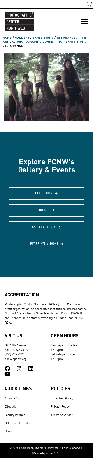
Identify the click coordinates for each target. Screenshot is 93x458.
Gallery (22, 37)
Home (7, 37)
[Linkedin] (30, 368)
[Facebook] (7, 368)
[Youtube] (7, 374)
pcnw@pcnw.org (16, 359)
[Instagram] (19, 368)
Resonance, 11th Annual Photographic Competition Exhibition (44, 39)
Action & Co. (53, 453)
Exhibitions (43, 37)
